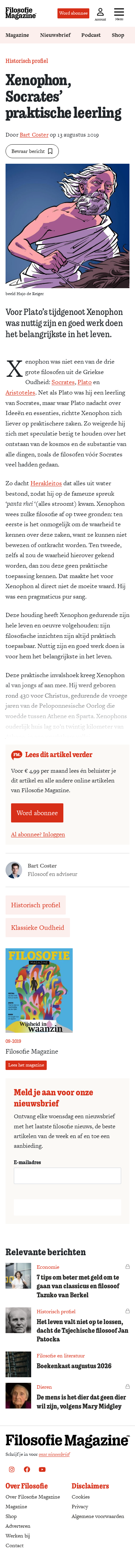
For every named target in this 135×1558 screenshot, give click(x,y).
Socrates (63, 382)
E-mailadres (27, 1162)
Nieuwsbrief (55, 35)
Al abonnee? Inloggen (38, 834)
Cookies (81, 1496)
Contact (15, 1545)
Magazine (17, 35)
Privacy (80, 1506)
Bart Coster (34, 135)
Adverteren (18, 1525)
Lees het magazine (26, 1065)
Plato (85, 382)
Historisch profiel (27, 60)
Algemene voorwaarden (98, 1516)
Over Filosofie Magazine (33, 1496)
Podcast (91, 35)
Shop (118, 35)
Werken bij (18, 1535)
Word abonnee (73, 13)
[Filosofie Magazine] (21, 13)
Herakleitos (46, 483)
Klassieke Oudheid (37, 927)
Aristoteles (20, 392)
